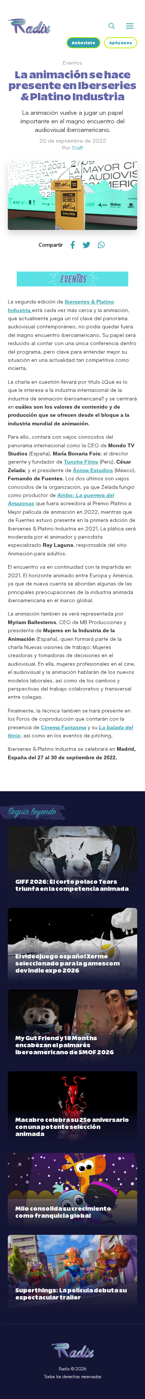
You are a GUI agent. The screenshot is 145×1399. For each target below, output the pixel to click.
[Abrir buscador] (112, 26)
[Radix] (29, 26)
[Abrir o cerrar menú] (129, 26)
